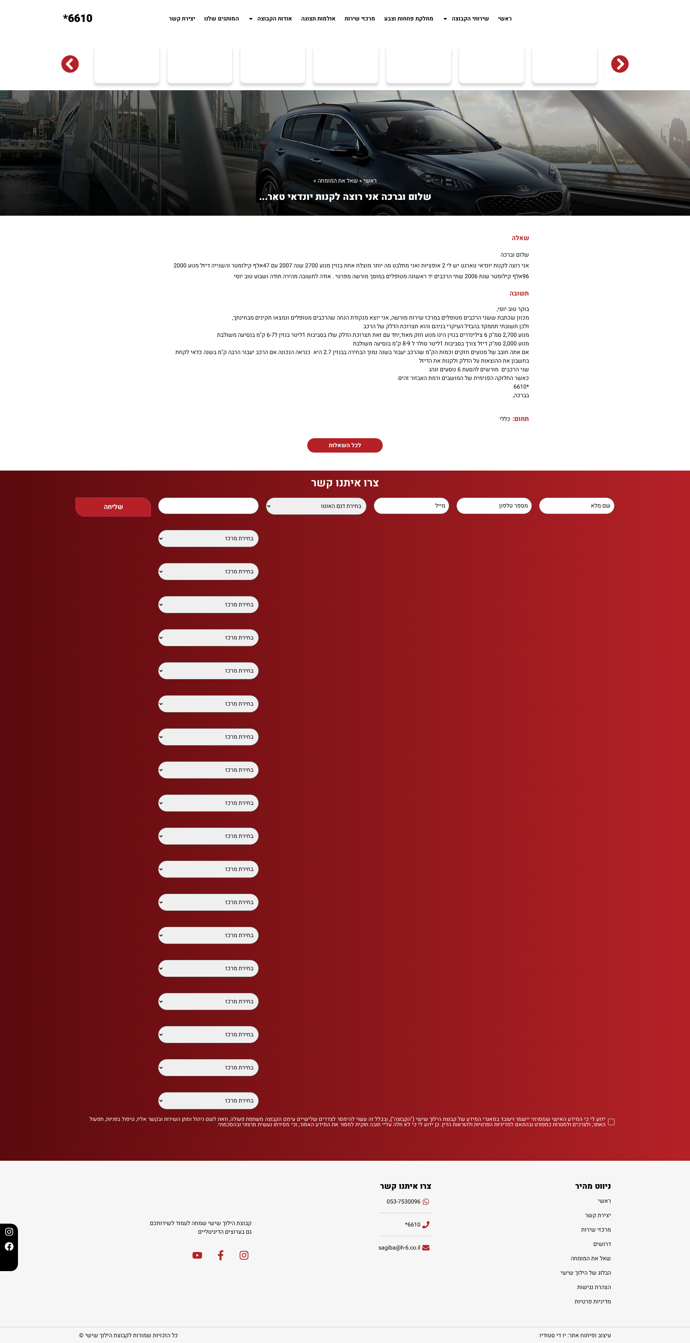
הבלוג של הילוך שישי (586, 1272)
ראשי (505, 18)
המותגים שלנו (221, 18)
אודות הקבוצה (274, 18)
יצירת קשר (182, 18)
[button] (70, 64)
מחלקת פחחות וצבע (408, 18)
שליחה (113, 507)
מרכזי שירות (360, 18)
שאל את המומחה (338, 181)
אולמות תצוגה (318, 18)
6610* (77, 19)
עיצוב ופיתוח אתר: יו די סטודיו (575, 1335)
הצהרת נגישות (594, 1287)
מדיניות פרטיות (593, 1301)
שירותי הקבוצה (470, 18)
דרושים (602, 1244)
